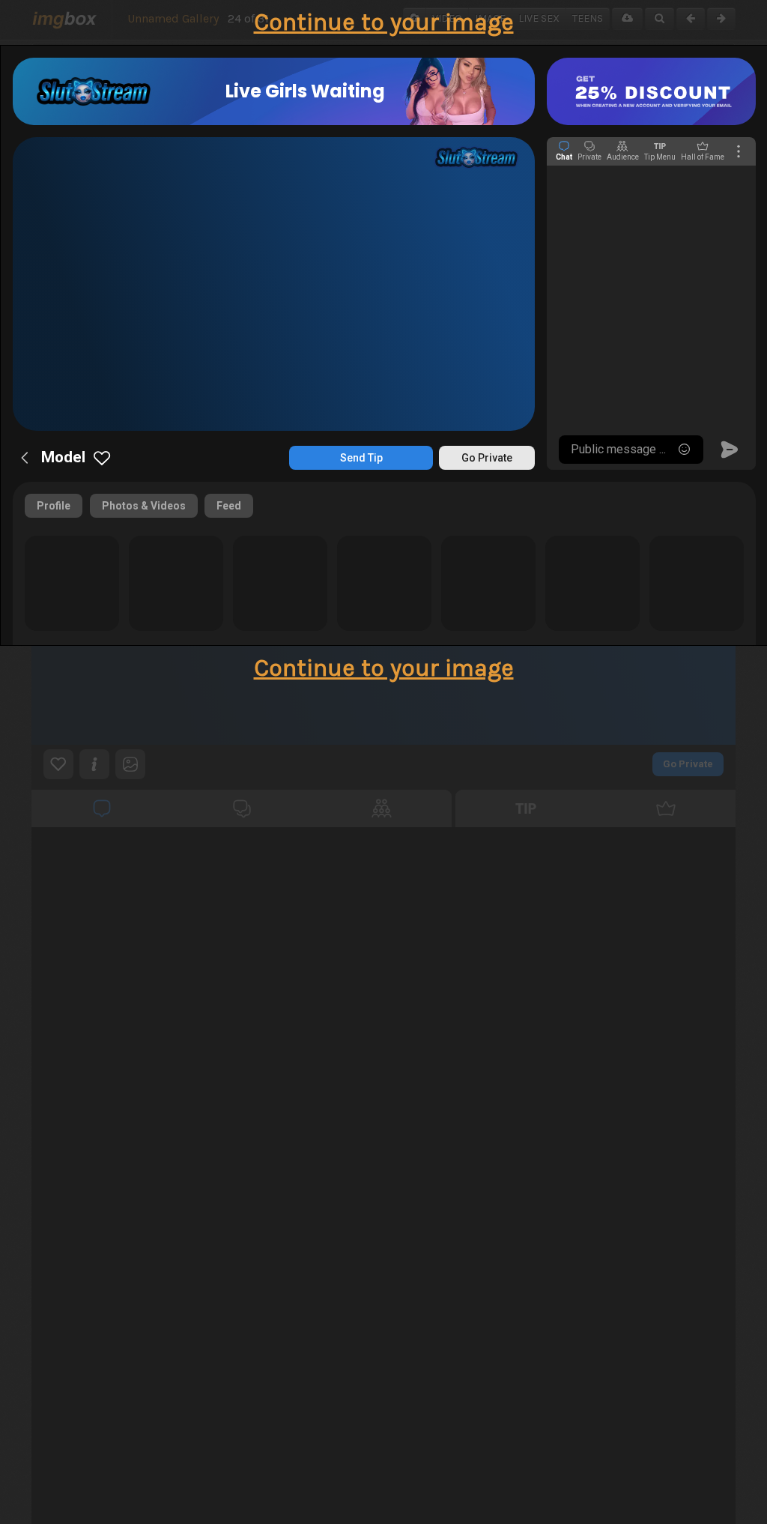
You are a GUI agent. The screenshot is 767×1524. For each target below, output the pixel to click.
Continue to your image (384, 22)
